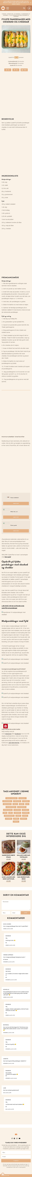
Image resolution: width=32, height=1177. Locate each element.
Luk (30, 1136)
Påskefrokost (9, 815)
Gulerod (17, 810)
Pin (17, 70)
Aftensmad (17, 14)
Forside (4, 14)
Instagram (8, 734)
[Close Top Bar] (31, 3)
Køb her (16, 503)
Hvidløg (25, 810)
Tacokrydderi (11, 807)
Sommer (23, 818)
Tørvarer (17, 801)
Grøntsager (7, 810)
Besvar (28, 923)
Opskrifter (10, 14)
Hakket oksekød (11, 798)
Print (25, 70)
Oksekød (17, 812)
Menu (7, 8)
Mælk (15, 804)
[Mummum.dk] (16, 1134)
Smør (21, 804)
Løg (10, 812)
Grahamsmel (7, 801)
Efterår (8, 818)
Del (8, 70)
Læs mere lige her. (14, 743)
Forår (16, 818)
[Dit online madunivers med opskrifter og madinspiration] (3, 8)
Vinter (16, 821)
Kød (5, 812)
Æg (27, 804)
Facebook (18, 734)
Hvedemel (22, 798)
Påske (18, 815)
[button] (2, 1174)
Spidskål (25, 812)
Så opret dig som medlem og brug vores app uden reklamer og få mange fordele (16, 3)
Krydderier (21, 807)
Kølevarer (7, 804)
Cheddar (25, 801)
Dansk (25, 815)
